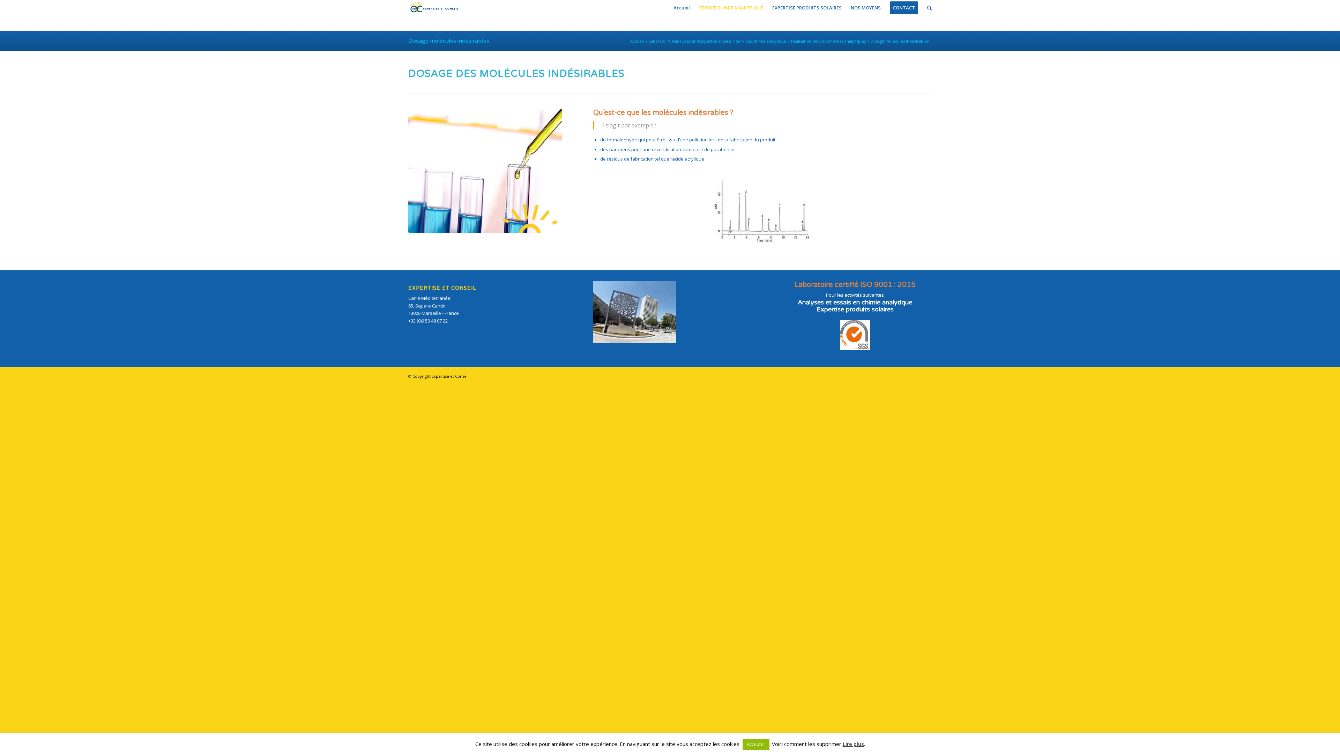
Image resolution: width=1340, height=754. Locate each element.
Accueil (637, 41)
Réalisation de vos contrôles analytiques (828, 41)
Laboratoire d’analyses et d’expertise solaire (690, 41)
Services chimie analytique (761, 41)
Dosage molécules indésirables (448, 40)
